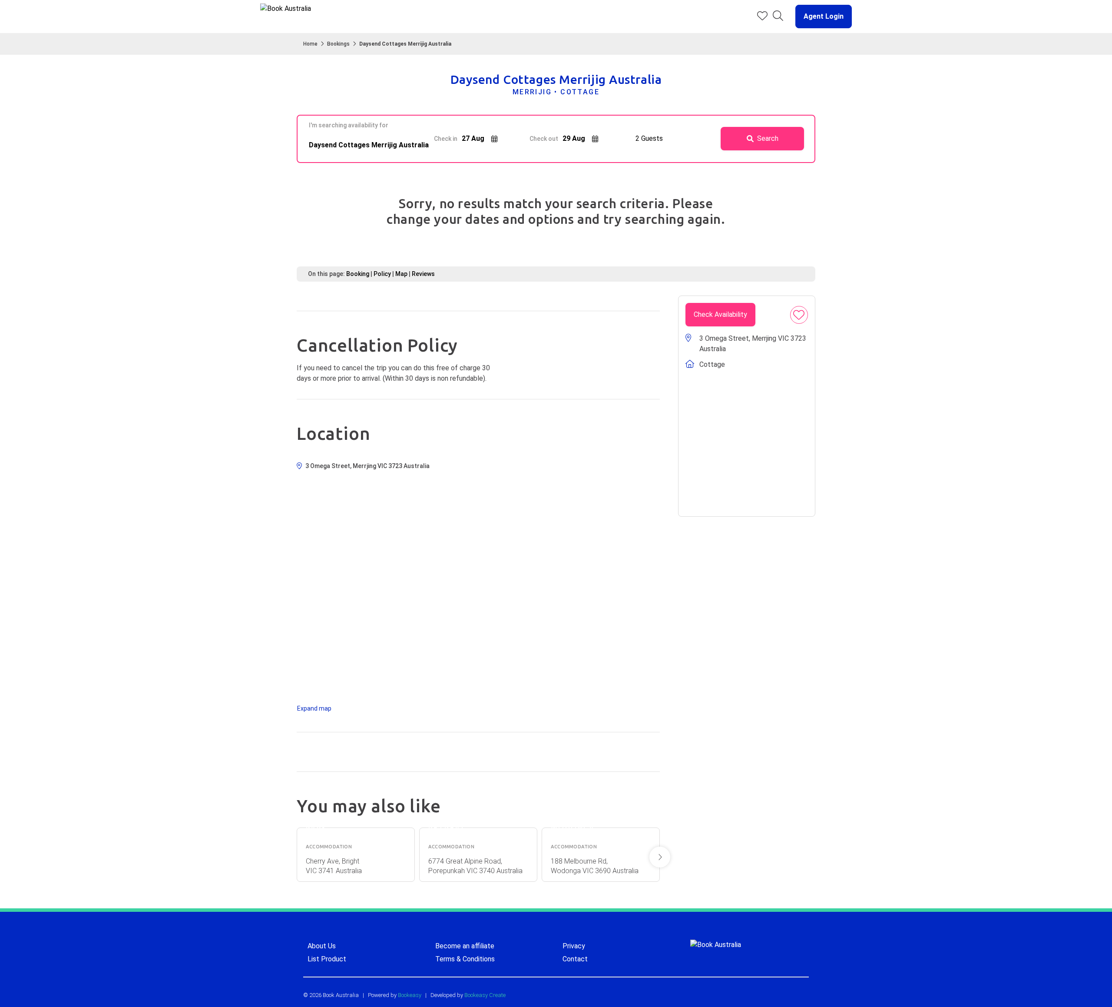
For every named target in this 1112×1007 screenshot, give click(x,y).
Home (310, 44)
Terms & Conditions (465, 959)
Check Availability (720, 314)
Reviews (423, 273)
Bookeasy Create (485, 995)
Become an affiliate (464, 946)
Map (401, 273)
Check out (544, 138)
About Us (322, 946)
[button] (820, 16)
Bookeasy (409, 995)
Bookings (338, 44)
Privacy (574, 946)
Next (659, 857)
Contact (575, 959)
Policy (382, 273)
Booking (357, 273)
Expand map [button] (314, 708)
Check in (445, 138)
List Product (327, 959)
